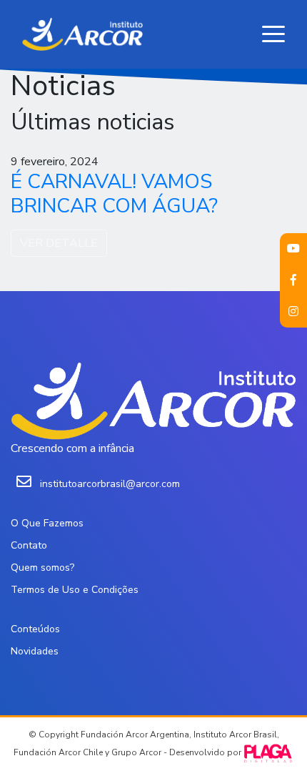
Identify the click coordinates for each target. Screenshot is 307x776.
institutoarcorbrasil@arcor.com (110, 484)
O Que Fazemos (47, 523)
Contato (29, 545)
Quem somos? (42, 567)
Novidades (35, 651)
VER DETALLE (59, 243)
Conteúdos (35, 629)
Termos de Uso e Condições (75, 589)
